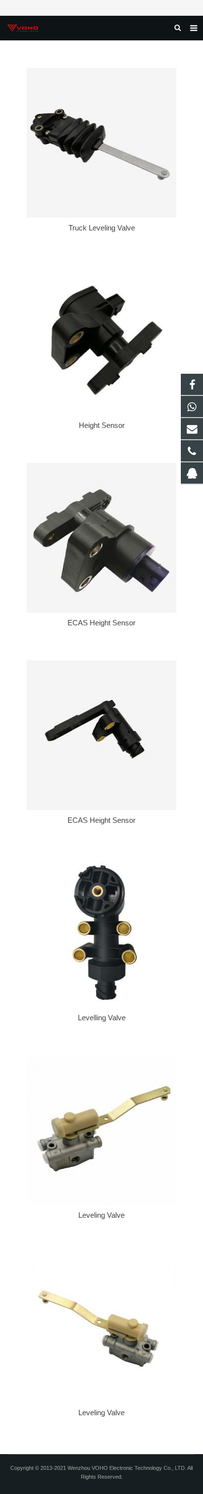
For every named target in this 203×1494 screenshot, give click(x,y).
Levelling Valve (102, 1017)
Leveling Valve (101, 1215)
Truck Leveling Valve (101, 228)
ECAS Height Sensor (101, 622)
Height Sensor (102, 425)
